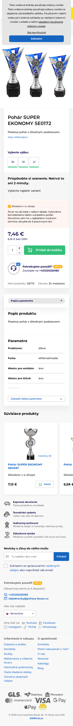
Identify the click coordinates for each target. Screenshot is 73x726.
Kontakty (9, 649)
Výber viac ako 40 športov (28, 515)
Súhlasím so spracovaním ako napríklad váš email (35, 568)
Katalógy (43, 663)
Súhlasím (36, 38)
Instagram (15, 626)
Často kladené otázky (18, 672)
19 (23, 162)
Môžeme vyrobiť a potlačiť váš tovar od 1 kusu (39, 536)
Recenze (43, 658)
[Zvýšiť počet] (19, 248)
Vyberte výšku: (18, 152)
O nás (41, 653)
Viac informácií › (18, 137)
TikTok (32, 626)
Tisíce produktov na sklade (28, 505)
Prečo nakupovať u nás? (53, 649)
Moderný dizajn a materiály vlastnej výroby (38, 526)
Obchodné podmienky (18, 667)
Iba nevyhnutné (36, 32)
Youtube (31, 622)
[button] (36, 399)
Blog (41, 668)
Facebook (49, 622)
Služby (8, 653)
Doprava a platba (15, 644)
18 (12, 162)
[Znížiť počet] (19, 252)
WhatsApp (49, 626)
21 (34, 162)
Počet (12, 250)
